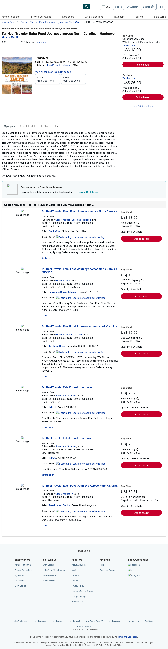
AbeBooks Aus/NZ (94, 621)
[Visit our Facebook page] (134, 565)
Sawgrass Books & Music (63, 292)
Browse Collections (41, 16)
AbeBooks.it (75, 621)
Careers (75, 575)
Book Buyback (49, 575)
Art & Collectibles (94, 16)
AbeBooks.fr (58, 621)
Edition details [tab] (49, 126)
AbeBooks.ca (114, 621)
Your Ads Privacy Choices (83, 591)
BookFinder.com (84, 627)
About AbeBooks (79, 564)
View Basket (20, 585)
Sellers (139, 16)
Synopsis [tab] (9, 126)
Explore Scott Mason (88, 192)
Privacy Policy (78, 585)
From (45, 79)
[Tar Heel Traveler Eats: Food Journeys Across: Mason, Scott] (22, 485)
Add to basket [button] (143, 64)
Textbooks (119, 16)
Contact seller (48, 258)
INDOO (52, 407)
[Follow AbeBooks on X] (130, 570)
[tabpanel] (59, 154)
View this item (128, 45)
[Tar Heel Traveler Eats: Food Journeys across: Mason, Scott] (22, 211)
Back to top (84, 550)
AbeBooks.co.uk (21, 621)
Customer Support (108, 570)
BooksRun (55, 231)
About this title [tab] (28, 126)
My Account (132, 6)
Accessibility (77, 601)
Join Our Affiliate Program (54, 570)
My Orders (19, 580)
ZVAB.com (149, 621)
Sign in (118, 6)
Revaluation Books (59, 505)
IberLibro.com (132, 621)
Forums (75, 580)
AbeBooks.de (41, 621)
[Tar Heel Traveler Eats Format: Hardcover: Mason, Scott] (22, 387)
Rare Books (68, 16)
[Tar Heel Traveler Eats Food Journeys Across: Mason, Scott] (22, 326)
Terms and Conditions (127, 636)
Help (160, 6)
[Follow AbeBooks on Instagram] (134, 575)
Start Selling (160, 16)
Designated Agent (80, 596)
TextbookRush (57, 346)
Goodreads (40, 42)
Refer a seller (49, 580)
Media (74, 570)
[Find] (86, 6)
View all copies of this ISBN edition (53, 71)
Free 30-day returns (143, 106)
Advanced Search (11, 16)
